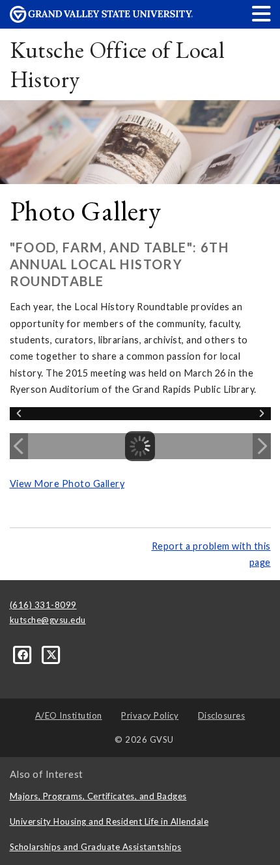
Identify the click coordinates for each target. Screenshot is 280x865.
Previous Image (19, 446)
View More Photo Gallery (67, 483)
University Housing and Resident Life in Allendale (109, 821)
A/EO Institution (68, 715)
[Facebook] (24, 654)
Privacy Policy (149, 715)
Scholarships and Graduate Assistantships (96, 847)
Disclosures (221, 715)
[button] (262, 13)
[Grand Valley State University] (101, 19)
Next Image (262, 446)
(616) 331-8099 (43, 605)
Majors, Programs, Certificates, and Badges (98, 796)
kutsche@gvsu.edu (48, 620)
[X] (51, 654)
